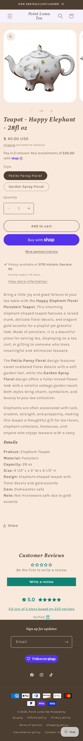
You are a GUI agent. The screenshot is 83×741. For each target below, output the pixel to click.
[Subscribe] (66, 642)
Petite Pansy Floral (25, 176)
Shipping (9, 144)
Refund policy (36, 717)
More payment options (41, 251)
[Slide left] (31, 110)
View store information (27, 281)
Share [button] (13, 525)
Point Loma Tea (39, 711)
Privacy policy (60, 717)
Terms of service (30, 725)
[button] (9, 16)
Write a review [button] (42, 582)
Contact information (59, 732)
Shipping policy (57, 725)
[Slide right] (51, 110)
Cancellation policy (27, 732)
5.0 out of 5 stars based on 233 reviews (41, 609)
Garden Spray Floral (26, 187)
